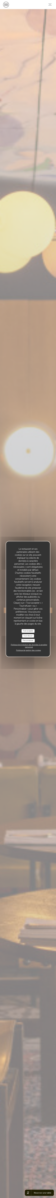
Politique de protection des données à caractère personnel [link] (29, 646)
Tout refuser (28, 636)
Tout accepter (28, 631)
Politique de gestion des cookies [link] (28, 650)
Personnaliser (28, 640)
